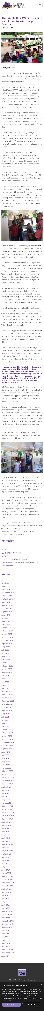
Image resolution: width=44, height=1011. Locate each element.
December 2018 (7, 812)
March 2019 (6, 803)
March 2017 (6, 873)
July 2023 (5, 650)
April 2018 (5, 838)
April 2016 (5, 905)
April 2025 (5, 602)
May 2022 (5, 685)
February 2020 (7, 771)
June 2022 (5, 682)
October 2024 (7, 608)
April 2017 (5, 870)
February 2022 (7, 694)
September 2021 (7, 710)
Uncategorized (7, 566)
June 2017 (5, 863)
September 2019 (7, 787)
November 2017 (7, 851)
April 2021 (5, 726)
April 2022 (5, 688)
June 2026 (5, 583)
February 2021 (7, 733)
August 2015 (6, 930)
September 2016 (7, 889)
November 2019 (7, 780)
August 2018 (6, 825)
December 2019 (7, 777)
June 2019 (5, 796)
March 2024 (6, 627)
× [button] (41, 984)
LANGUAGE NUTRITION (11, 553)
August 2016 (6, 892)
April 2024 (5, 624)
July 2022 (5, 678)
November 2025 (7, 592)
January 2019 (6, 809)
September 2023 (7, 643)
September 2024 (7, 612)
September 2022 (7, 672)
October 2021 (7, 707)
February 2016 (7, 911)
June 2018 (5, 831)
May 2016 (5, 902)
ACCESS (4, 556)
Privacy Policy (6, 1000)
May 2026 (5, 586)
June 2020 (5, 758)
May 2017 (5, 867)
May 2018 (5, 835)
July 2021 (5, 717)
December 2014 (7, 953)
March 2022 (6, 691)
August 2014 (6, 956)
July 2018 (5, 828)
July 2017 (5, 860)
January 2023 (6, 669)
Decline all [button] (32, 1005)
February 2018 (7, 844)
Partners (31, 980)
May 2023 (5, 656)
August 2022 (6, 675)
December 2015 (7, 918)
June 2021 (5, 720)
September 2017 (7, 854)
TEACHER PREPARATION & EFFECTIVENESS (19, 562)
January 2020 (6, 774)
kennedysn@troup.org (10, 531)
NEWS (4, 550)
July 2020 (5, 755)
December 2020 (7, 739)
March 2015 (6, 946)
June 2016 (5, 898)
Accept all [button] (11, 1005)
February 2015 (7, 949)
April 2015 (5, 943)
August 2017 (6, 857)
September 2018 (7, 822)
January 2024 (6, 634)
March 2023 (6, 663)
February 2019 (7, 806)
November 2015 (7, 921)
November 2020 (7, 742)
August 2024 (6, 615)
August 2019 (6, 790)
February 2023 (7, 666)
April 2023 (5, 659)
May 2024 (5, 621)
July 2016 (5, 895)
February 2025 (7, 605)
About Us (12, 980)
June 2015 (5, 937)
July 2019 (5, 793)
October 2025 (7, 596)
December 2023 (7, 637)
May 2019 (5, 800)
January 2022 (6, 698)
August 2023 (6, 647)
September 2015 (7, 927)
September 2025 (7, 599)
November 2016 (7, 886)
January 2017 (6, 879)
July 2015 (5, 933)
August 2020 (6, 752)
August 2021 (6, 714)
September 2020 (7, 749)
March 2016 (6, 908)
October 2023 (7, 640)
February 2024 (7, 631)
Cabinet (22, 980)
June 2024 (5, 618)
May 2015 (5, 940)
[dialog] (22, 996)
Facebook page (7, 534)
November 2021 (7, 704)
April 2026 (5, 589)
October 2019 (7, 784)
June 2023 (5, 653)
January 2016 (6, 914)
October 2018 (7, 819)
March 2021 (6, 729)
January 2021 (6, 736)
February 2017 (7, 876)
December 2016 (7, 882)
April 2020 (5, 765)
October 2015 (7, 924)
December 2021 (7, 701)
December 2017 (7, 847)
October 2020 (7, 745)
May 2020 (5, 761)
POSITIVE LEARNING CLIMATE (14, 559)
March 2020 (6, 768)
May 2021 (5, 723)
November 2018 (7, 816)
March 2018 (6, 841)
